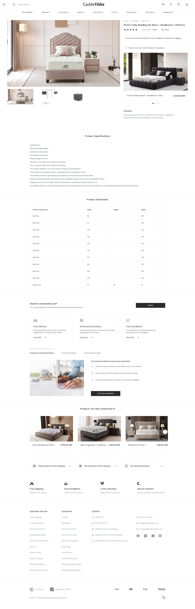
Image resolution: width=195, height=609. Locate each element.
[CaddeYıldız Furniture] (93, 4)
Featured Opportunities (72, 564)
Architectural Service (39, 570)
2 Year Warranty (108, 489)
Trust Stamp (67, 552)
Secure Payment (145, 489)
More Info (37, 337)
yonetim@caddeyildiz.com (151, 529)
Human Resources (69, 558)
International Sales (38, 535)
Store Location (146, 517)
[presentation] (30, 432)
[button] (153, 103)
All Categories (27, 12)
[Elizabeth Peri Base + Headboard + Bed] (148, 428)
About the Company (70, 541)
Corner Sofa (97, 12)
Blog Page (66, 547)
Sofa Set (80, 12)
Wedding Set (168, 12)
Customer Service (69, 535)
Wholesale (66, 523)
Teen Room (149, 12)
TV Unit (114, 12)
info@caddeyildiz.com (149, 523)
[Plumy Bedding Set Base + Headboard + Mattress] (52, 428)
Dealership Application (71, 570)
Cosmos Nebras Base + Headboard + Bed (144, 95)
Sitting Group (131, 12)
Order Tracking (36, 558)
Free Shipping (36, 489)
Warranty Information (39, 541)
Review (150, 305)
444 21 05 (99, 517)
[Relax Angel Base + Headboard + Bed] (100, 428)
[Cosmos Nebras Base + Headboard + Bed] (156, 72)
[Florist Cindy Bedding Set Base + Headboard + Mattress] (63, 53)
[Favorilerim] (178, 4)
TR (163, 4)
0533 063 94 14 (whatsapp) (106, 529)
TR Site (65, 517)
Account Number (69, 529)
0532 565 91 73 (101, 523)
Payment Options (37, 529)
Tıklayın (178, 38)
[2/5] (126, 29)
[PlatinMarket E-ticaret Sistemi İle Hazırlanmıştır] (163, 598)
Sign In (33, 547)
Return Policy (35, 552)
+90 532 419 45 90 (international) (109, 535)
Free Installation (72, 489)
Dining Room (63, 12)
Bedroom (45, 12)
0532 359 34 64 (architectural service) (111, 541)
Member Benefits (37, 564)
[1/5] (125, 29)
